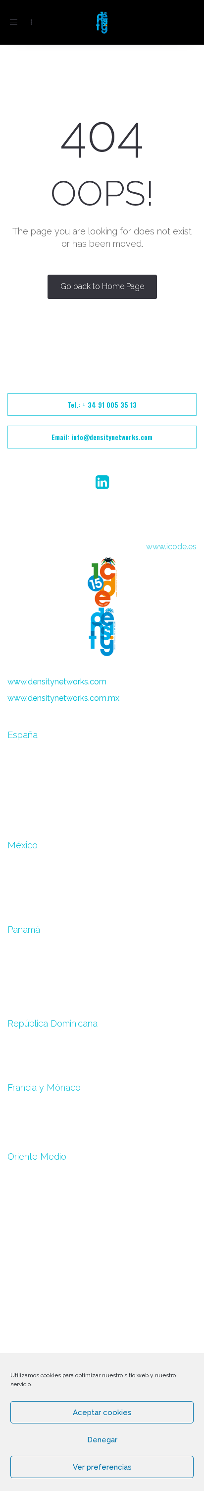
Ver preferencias (102, 1467)
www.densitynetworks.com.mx (63, 698)
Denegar (102, 1439)
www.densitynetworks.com (56, 681)
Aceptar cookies (102, 1412)
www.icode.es (171, 546)
